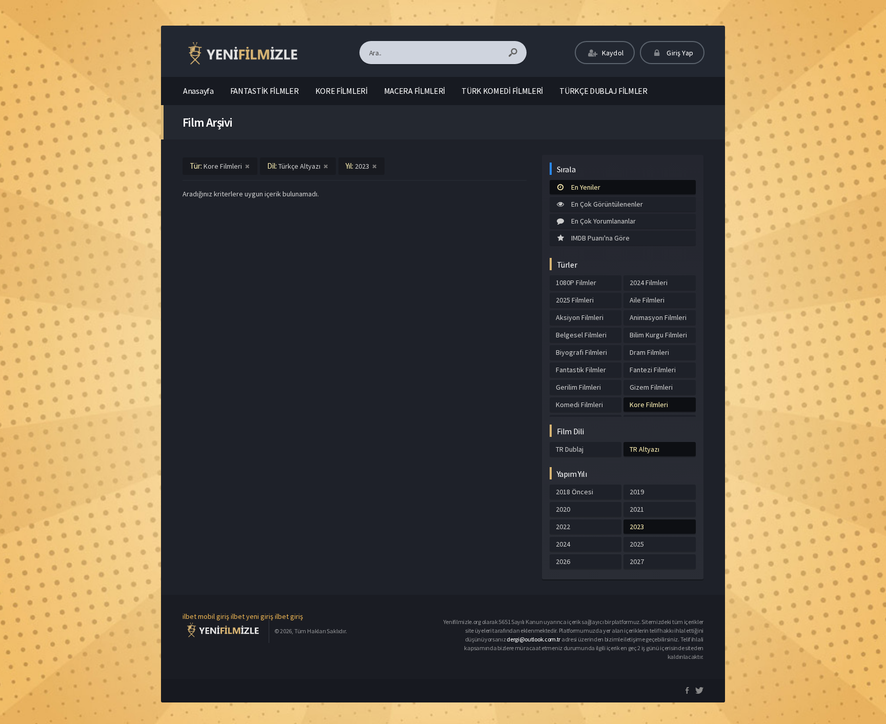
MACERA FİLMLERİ (415, 91)
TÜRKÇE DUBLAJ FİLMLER (603, 91)
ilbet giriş (289, 616)
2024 (563, 544)
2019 (637, 491)
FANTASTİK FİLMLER (264, 91)
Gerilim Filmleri (578, 387)
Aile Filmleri (647, 300)
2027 (637, 561)
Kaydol (611, 52)
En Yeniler (585, 187)
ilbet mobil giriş (206, 616)
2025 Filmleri (575, 300)
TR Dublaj (569, 449)
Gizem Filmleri (651, 387)
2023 (637, 526)
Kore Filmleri (649, 404)
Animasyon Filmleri (658, 317)
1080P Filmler (576, 282)
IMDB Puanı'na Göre (600, 238)
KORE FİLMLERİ (341, 91)
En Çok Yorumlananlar (603, 221)
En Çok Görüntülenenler (607, 204)
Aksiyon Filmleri (579, 317)
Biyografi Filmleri (581, 352)
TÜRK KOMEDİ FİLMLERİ (502, 91)
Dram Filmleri (649, 352)
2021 (637, 509)
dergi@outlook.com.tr (533, 639)
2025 (637, 544)
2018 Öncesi (574, 491)
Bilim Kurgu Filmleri (658, 334)
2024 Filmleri (649, 282)
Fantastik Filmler (581, 369)
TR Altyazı (644, 449)
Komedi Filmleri (579, 404)
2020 (563, 509)
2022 (563, 526)
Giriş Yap (679, 52)
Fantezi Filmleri (653, 369)
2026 (563, 561)
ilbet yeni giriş (252, 616)
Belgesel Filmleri (581, 334)
